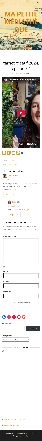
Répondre (10, 194)
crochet (11, 164)
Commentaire (10, 236)
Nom (6, 271)
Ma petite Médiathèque (21, 21)
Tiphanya (11, 176)
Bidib (27, 74)
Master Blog (24, 436)
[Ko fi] (23, 317)
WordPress (29, 433)
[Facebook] (4, 317)
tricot (15, 164)
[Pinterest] (13, 317)
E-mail (6, 281)
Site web (7, 292)
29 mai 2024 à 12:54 (14, 206)
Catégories (7, 335)
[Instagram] (9, 317)
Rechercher (7, 323)
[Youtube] (18, 317)
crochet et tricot (13, 160)
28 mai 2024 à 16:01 (9, 180)
